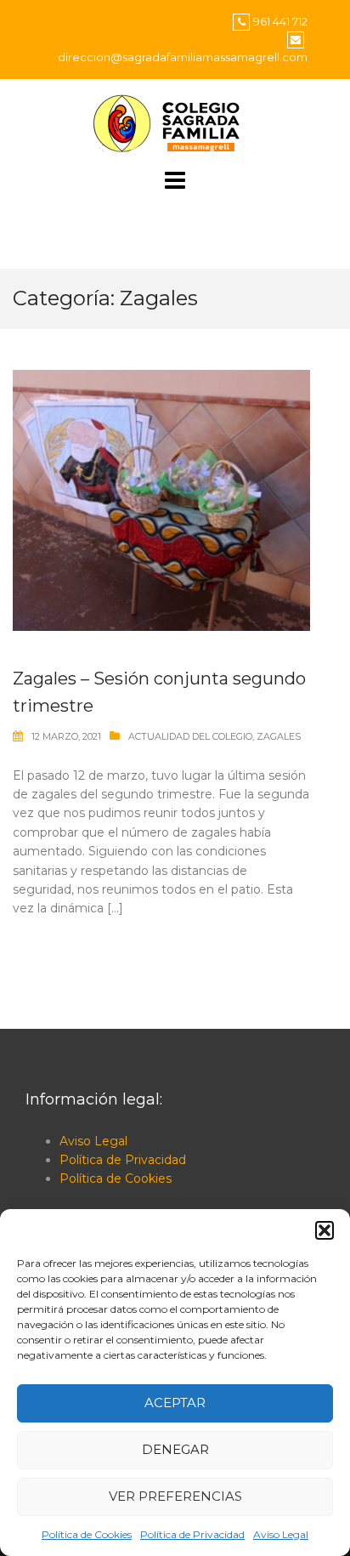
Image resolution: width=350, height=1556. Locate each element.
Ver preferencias (175, 1496)
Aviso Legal (280, 1534)
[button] (324, 1230)
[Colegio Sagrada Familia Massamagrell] (175, 123)
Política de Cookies (87, 1534)
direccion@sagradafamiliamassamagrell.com (183, 57)
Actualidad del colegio (190, 736)
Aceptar (175, 1402)
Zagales (279, 736)
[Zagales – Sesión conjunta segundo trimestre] (161, 499)
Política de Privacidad (192, 1534)
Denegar (175, 1449)
